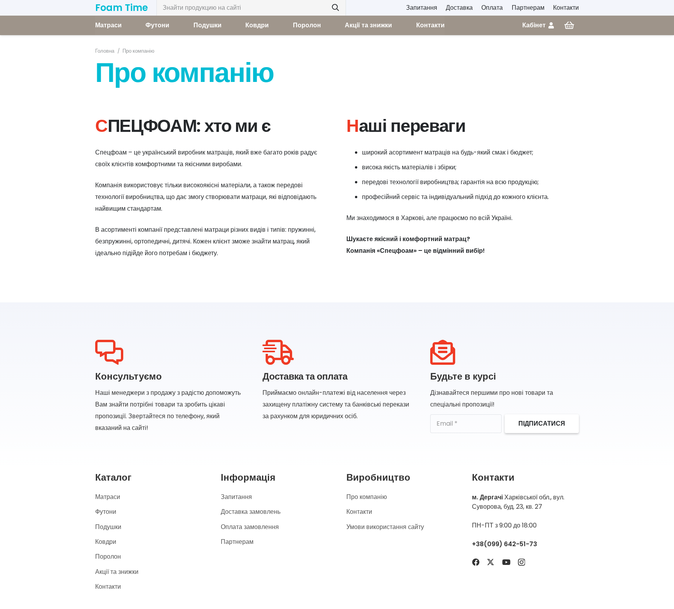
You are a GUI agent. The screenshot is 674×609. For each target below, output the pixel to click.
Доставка (459, 7)
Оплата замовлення (250, 526)
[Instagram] (521, 562)
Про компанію (366, 496)
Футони (105, 511)
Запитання (421, 7)
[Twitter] (490, 562)
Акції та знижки (116, 571)
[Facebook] (475, 562)
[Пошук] (335, 8)
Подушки (108, 526)
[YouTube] (506, 562)
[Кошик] (569, 25)
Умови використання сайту (385, 526)
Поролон (108, 556)
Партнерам (528, 7)
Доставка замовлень (250, 511)
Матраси (107, 496)
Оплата (492, 7)
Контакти (566, 7)
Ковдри (105, 541)
